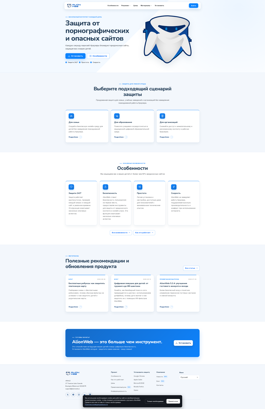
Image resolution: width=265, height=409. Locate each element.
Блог (158, 381)
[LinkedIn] (90, 394)
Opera (136, 390)
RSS (129, 387)
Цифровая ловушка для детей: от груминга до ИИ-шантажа (131, 285)
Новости (160, 376)
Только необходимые (155, 401)
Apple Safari (138, 379)
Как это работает (117, 379)
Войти (193, 6)
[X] (67, 394)
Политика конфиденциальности (96, 404)
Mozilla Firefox (139, 386)
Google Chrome (139, 376)
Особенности (112, 6)
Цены (135, 6)
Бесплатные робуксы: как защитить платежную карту (87, 285)
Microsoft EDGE (139, 383)
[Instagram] (79, 394)
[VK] (84, 394)
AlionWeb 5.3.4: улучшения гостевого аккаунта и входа (174, 285)
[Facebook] (73, 394)
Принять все (173, 401)
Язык (181, 372)
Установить (159, 6)
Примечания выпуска (118, 387)
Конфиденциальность (119, 391)
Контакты (160, 385)
